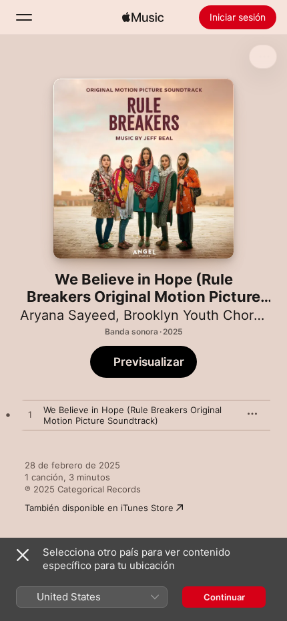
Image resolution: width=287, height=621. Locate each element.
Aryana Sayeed (67, 315)
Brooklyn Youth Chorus (195, 315)
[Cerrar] (23, 555)
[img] (143, 17)
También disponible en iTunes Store (99, 507)
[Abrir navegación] (24, 17)
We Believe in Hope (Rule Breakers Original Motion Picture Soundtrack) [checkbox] (132, 415)
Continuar (224, 597)
